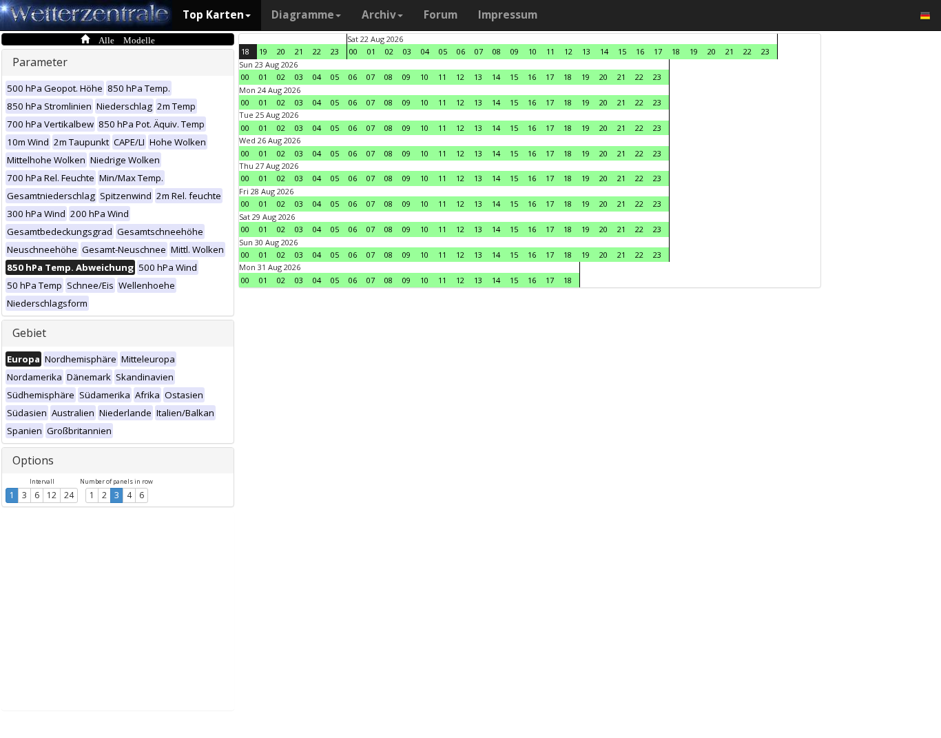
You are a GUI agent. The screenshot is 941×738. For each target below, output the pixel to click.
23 (335, 51)
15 (622, 51)
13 (586, 51)
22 (317, 51)
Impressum (507, 15)
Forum (440, 15)
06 (461, 51)
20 (281, 51)
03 (407, 51)
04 (425, 51)
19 (263, 51)
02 (389, 51)
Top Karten (213, 15)
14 (604, 51)
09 (514, 51)
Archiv (379, 15)
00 (353, 51)
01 (371, 51)
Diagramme (302, 15)
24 (69, 495)
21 (299, 51)
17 (658, 51)
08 (497, 51)
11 (550, 51)
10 (532, 51)
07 (479, 51)
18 (245, 51)
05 (443, 51)
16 (640, 51)
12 (51, 495)
